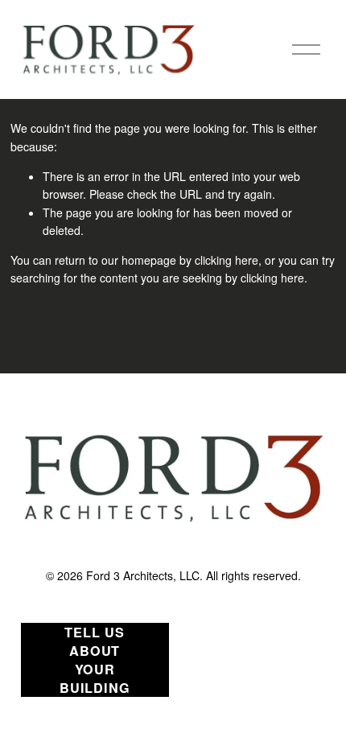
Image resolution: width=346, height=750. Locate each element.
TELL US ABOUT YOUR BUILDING (95, 660)
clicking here (226, 260)
